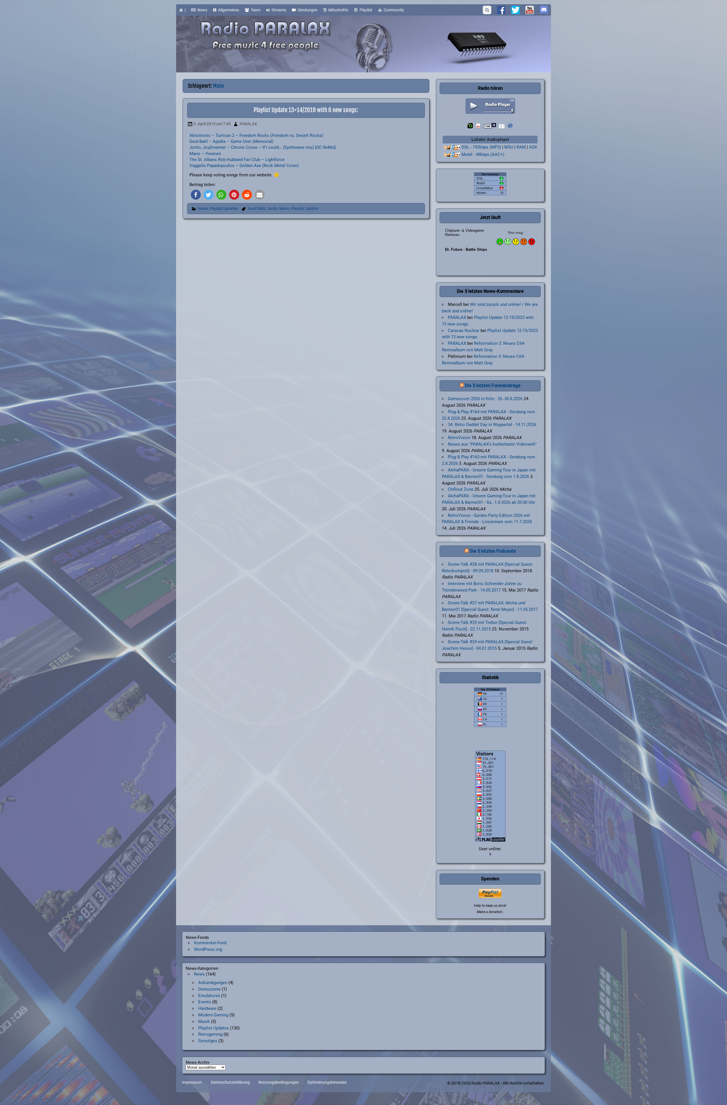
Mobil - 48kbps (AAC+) (482, 154)
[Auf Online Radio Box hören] (510, 125)
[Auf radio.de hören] (470, 125)
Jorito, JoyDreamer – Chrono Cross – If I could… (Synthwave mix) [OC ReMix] (262, 147)
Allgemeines (228, 10)
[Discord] (544, 10)
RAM (521, 147)
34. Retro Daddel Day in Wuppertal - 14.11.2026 (492, 424)
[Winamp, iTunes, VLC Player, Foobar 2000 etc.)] (451, 154)
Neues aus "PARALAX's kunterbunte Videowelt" (492, 444)
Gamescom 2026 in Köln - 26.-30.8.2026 (485, 398)
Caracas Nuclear (463, 330)
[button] (196, 195)
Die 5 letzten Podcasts (493, 551)
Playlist (366, 10)
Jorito (272, 208)
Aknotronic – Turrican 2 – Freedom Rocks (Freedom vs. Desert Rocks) (256, 135)
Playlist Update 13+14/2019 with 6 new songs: (306, 110)
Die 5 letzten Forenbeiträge (493, 385)
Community (394, 10)
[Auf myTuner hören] (502, 125)
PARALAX (248, 124)
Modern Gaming (213, 1015)
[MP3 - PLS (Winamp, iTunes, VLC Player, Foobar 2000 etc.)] (451, 147)
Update (312, 208)
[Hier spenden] (490, 893)
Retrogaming (210, 1034)
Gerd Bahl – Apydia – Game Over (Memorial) (231, 141)
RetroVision (459, 437)
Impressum (192, 1083)
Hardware (207, 1008)
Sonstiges (207, 1040)
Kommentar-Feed (210, 942)
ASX (533, 147)
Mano (284, 208)
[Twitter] (515, 10)
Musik (204, 1021)
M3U (508, 147)
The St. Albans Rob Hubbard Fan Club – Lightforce (237, 159)
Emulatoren (209, 995)
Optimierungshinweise (326, 1083)
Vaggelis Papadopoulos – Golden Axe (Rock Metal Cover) (244, 165)
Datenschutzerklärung (230, 1083)
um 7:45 (212, 124)
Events (204, 1001)
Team (255, 10)
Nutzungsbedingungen (278, 1083)
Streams (278, 10)
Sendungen (307, 10)
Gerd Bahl (256, 208)
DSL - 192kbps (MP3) (481, 147)
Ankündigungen (212, 982)
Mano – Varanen (205, 153)
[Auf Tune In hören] (490, 125)
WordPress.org (208, 949)
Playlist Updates (224, 208)
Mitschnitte (338, 10)
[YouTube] (530, 10)
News (202, 10)
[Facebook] (501, 10)
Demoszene (209, 989)
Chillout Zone (460, 489)
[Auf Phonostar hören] (478, 125)
